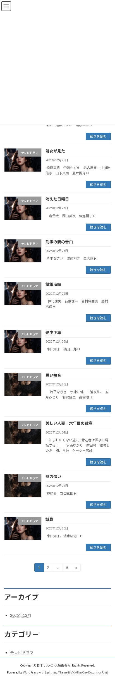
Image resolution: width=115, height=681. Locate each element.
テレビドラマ (21, 652)
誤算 (49, 519)
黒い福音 (53, 375)
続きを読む (98, 136)
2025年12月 (20, 615)
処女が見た (55, 150)
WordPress (30, 672)
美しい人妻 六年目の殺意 (68, 423)
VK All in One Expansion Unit (89, 672)
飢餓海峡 (53, 284)
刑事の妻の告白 (59, 241)
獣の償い (53, 476)
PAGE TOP (107, 655)
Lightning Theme (56, 672)
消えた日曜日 (57, 199)
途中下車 (53, 332)
